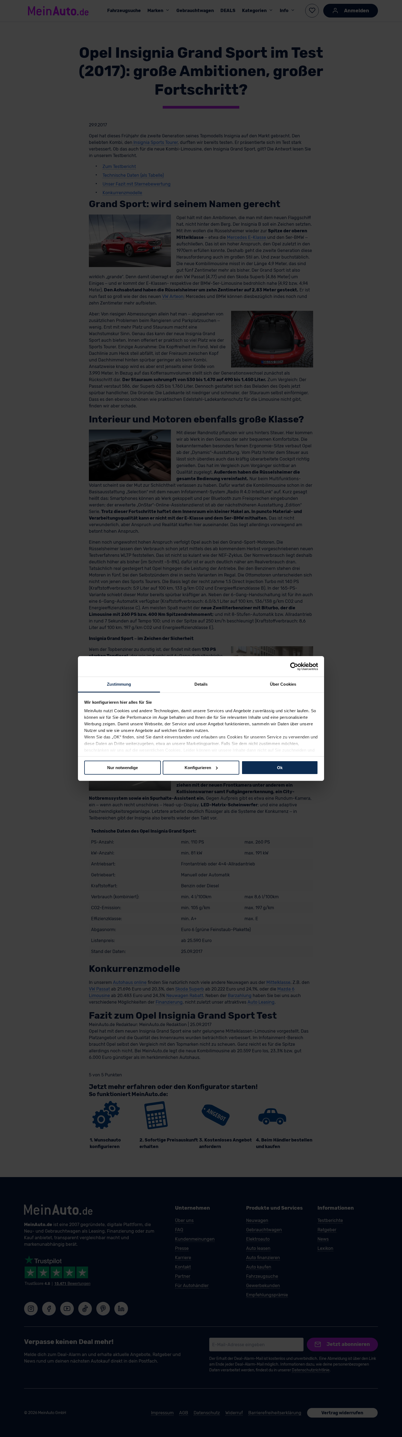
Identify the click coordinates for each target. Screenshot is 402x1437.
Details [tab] (201, 684)
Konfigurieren (198, 767)
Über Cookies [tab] (283, 684)
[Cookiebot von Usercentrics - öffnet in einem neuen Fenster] (294, 666)
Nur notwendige (122, 767)
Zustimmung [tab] (119, 684)
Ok (279, 767)
